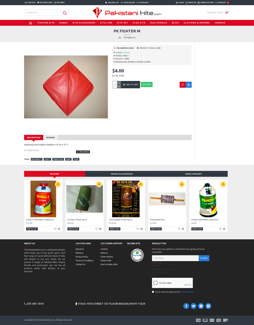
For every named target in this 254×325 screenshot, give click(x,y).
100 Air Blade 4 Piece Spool (120, 220)
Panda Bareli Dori (157, 220)
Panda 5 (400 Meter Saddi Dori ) (205, 220)
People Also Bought (122, 174)
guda (68, 159)
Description (33, 137)
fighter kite (58, 159)
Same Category (193, 174)
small (76, 159)
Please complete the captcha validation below (161, 272)
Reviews (50, 137)
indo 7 (47, 159)
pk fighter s (36, 159)
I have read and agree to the (174, 292)
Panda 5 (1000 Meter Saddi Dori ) (40, 220)
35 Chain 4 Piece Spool (77, 220)
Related (54, 174)
